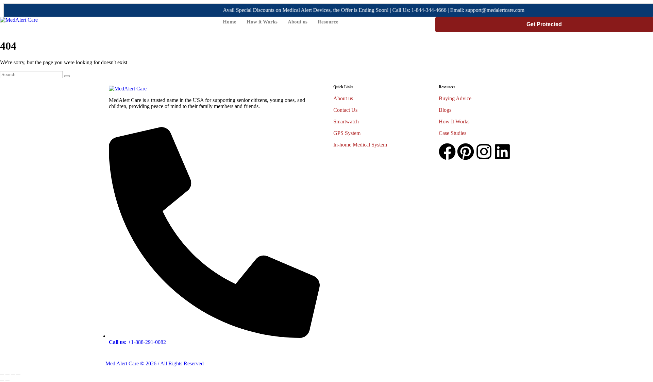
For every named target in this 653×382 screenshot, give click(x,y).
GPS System (347, 133)
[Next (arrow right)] (7, 380)
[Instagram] (483, 151)
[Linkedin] (502, 151)
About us (297, 21)
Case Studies (452, 133)
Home (229, 21)
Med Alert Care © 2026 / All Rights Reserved (154, 363)
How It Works (454, 121)
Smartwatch (346, 121)
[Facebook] (447, 151)
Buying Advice (455, 98)
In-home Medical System (360, 144)
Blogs (445, 110)
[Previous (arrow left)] (2, 380)
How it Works (262, 21)
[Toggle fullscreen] (13, 374)
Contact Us (345, 110)
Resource (328, 21)
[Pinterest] (465, 151)
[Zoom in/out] (18, 374)
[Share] (7, 374)
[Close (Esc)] (2, 374)
